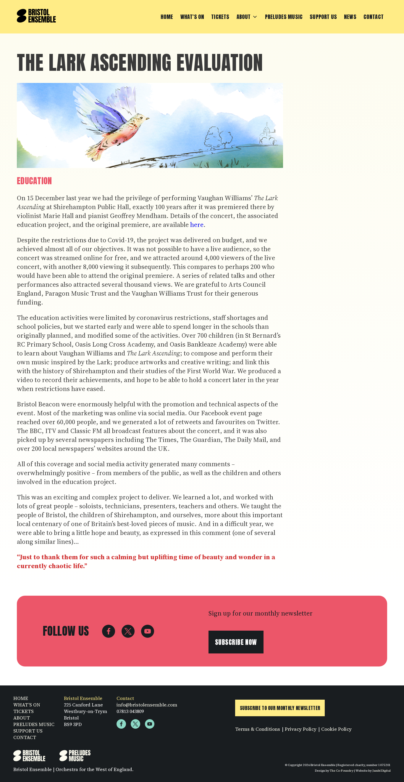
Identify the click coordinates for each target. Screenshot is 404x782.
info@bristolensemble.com (147, 704)
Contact (373, 17)
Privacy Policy (300, 729)
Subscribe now (236, 642)
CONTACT (24, 737)
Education (34, 180)
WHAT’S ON (26, 704)
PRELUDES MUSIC (33, 724)
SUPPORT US (28, 730)
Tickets (220, 17)
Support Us (323, 17)
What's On (192, 17)
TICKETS (23, 711)
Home (167, 17)
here (196, 224)
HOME (20, 698)
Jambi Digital (381, 770)
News (350, 17)
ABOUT (21, 717)
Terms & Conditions (257, 729)
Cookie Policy (336, 729)
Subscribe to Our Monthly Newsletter (280, 708)
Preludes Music (284, 17)
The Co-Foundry (341, 770)
